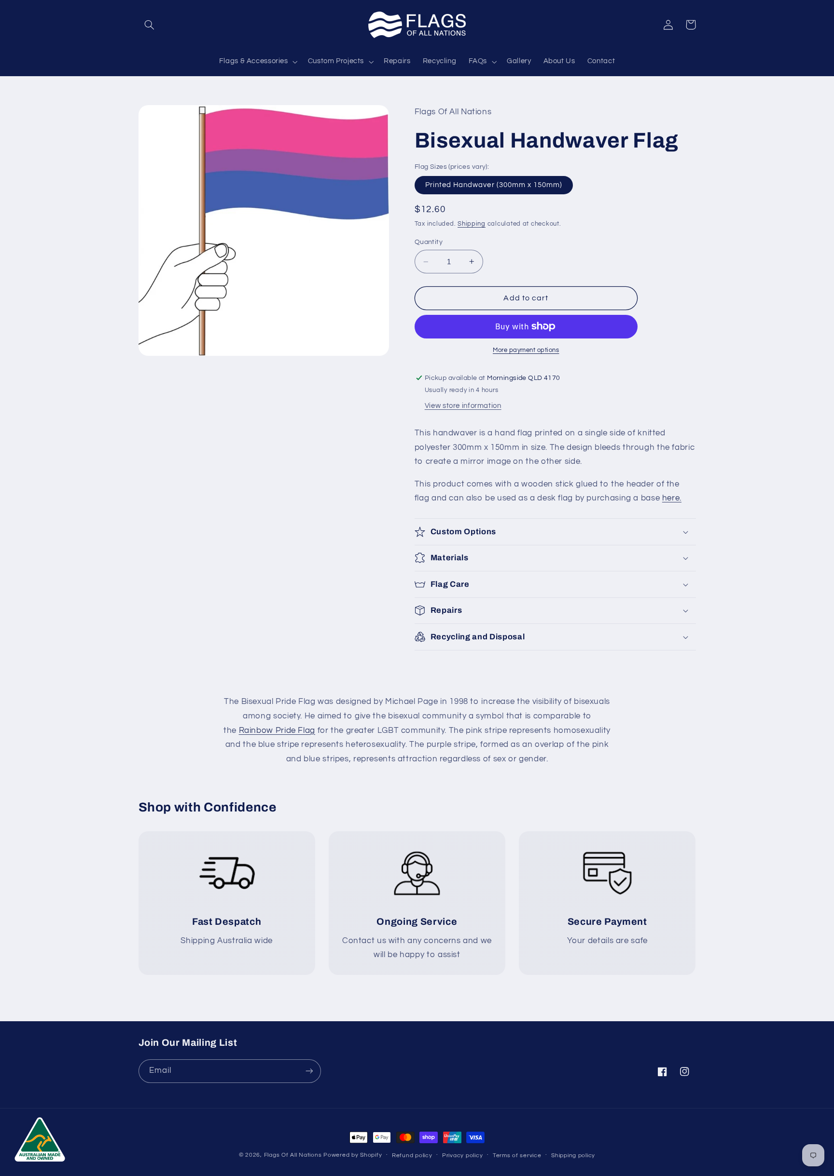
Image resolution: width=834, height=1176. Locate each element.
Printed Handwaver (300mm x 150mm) (494, 185)
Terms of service (517, 1155)
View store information (463, 405)
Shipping (472, 224)
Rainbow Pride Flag (277, 730)
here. (671, 498)
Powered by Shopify (352, 1155)
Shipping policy (573, 1155)
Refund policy (412, 1155)
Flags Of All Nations (293, 1155)
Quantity (429, 242)
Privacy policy (462, 1155)
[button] (150, 25)
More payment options (526, 350)
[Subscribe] (309, 1071)
